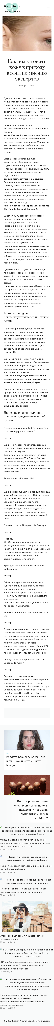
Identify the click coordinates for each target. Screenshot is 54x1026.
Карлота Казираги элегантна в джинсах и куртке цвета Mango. (25, 761)
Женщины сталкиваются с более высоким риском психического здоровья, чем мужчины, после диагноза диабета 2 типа (25, 843)
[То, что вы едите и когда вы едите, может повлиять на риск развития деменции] (27, 883)
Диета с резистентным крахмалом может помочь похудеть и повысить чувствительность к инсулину (30, 810)
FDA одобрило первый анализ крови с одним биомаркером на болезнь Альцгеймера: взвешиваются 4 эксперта (25, 965)
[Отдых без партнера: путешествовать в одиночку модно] (27, 930)
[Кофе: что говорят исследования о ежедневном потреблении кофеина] (27, 860)
